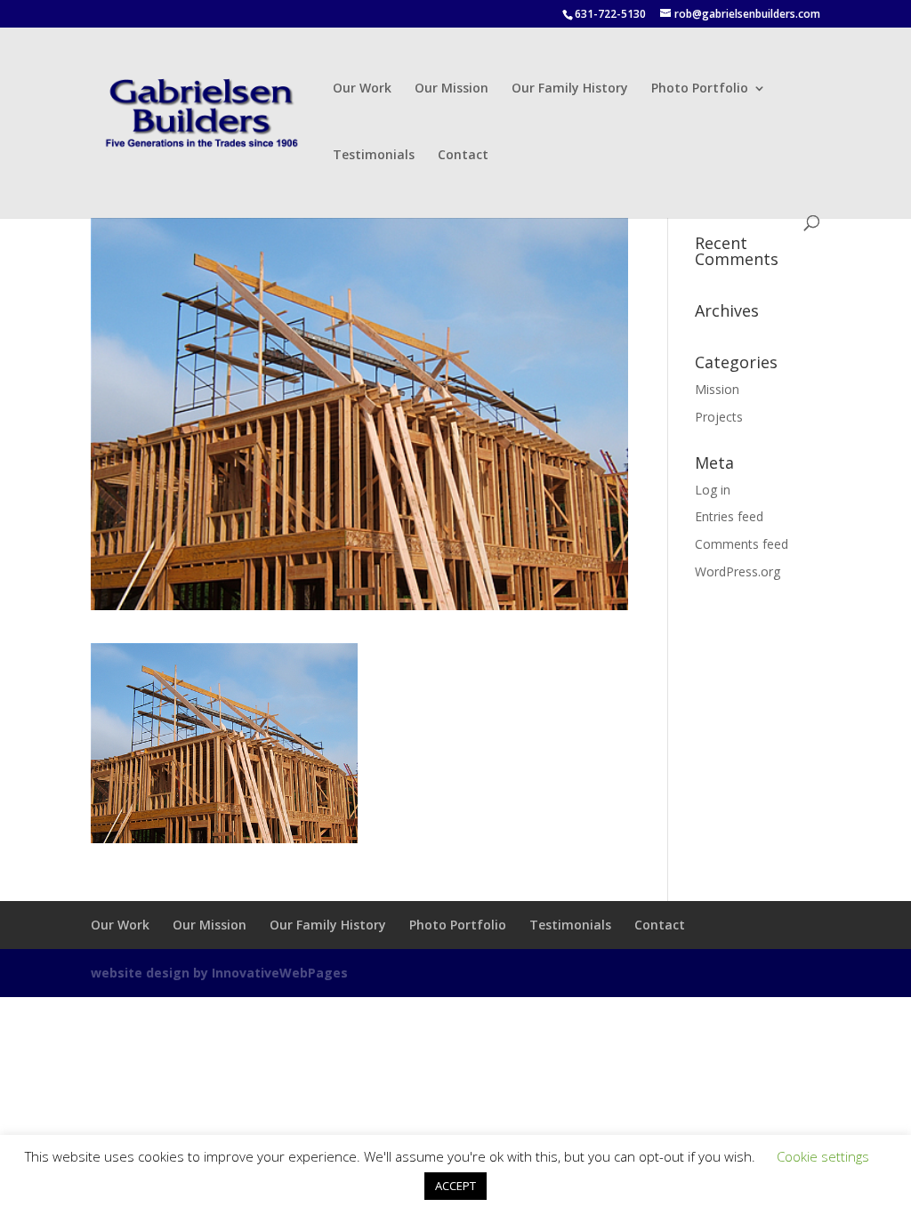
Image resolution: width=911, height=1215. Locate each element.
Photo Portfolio (699, 89)
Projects (719, 416)
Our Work (362, 89)
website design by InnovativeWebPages (219, 972)
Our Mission (451, 89)
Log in (712, 489)
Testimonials (374, 156)
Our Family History (570, 89)
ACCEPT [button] (455, 1186)
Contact (463, 156)
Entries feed (729, 516)
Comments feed (741, 543)
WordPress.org (737, 571)
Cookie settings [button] (823, 1156)
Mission (717, 389)
